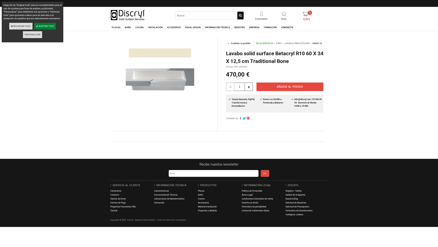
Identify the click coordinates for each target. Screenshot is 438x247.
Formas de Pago (118, 203)
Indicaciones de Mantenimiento (169, 199)
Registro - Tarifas (294, 191)
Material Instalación (207, 206)
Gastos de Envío (118, 199)
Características (161, 191)
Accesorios (203, 203)
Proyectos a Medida (207, 210)
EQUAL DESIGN (193, 27)
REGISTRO (239, 27)
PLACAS (116, 27)
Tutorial (113, 210)
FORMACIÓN (270, 27)
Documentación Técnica (165, 195)
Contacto (114, 195)
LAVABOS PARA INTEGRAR (297, 43)
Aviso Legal (247, 195)
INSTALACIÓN (155, 27)
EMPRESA (254, 27)
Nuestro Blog (292, 199)
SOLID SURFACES (264, 43)
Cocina (201, 199)
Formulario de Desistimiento (299, 210)
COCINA (139, 27)
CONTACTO (287, 27)
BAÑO (128, 27)
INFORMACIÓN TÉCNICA (217, 27)
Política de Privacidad (252, 191)
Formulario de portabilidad (254, 206)
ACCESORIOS (174, 27)
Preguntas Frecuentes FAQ (123, 206)
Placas (201, 191)
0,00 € (306, 19)
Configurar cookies (294, 214)
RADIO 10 (317, 43)
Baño (200, 195)
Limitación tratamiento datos (255, 210)
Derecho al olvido (250, 203)
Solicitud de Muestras (296, 203)
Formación (159, 203)
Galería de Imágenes (295, 195)
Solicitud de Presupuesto (297, 206)
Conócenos (115, 191)
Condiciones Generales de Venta (257, 199)
